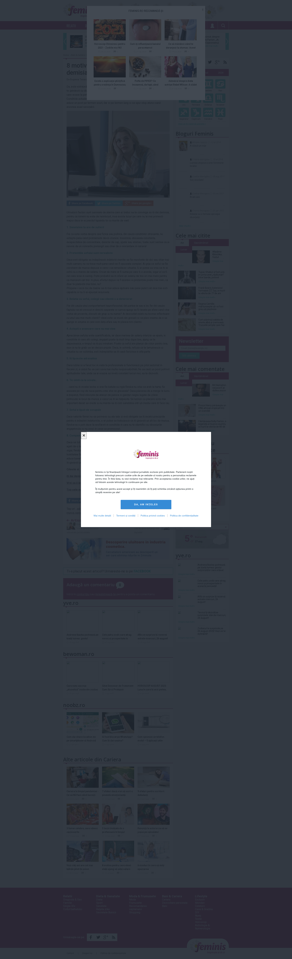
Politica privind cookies (153, 515)
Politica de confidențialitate (184, 515)
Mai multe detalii (102, 515)
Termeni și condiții (125, 515)
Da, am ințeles (146, 504)
